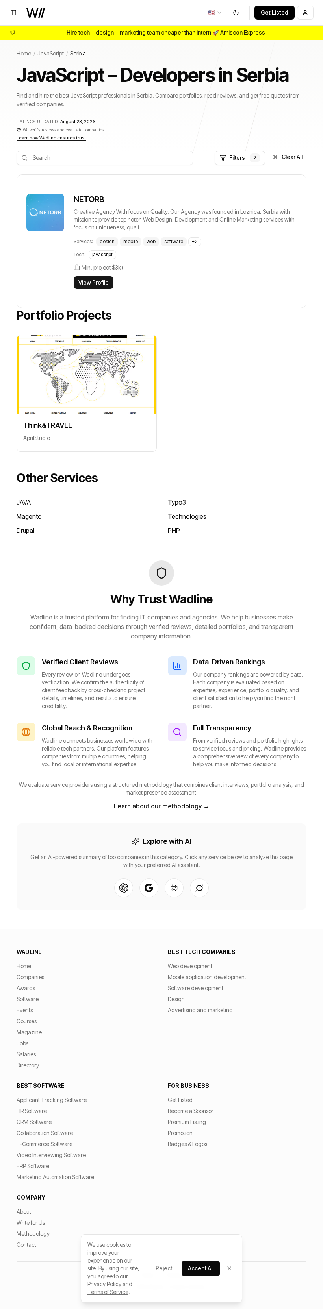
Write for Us (31, 1222)
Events (25, 1010)
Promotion (180, 1133)
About (24, 1211)
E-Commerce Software (44, 1144)
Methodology (33, 1233)
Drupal (25, 530)
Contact (26, 1244)
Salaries (26, 1054)
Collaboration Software (45, 1133)
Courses (27, 1021)
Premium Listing (187, 1122)
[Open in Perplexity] (174, 887)
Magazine (29, 1032)
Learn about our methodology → (162, 806)
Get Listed (274, 12)
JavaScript (50, 53)
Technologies (187, 516)
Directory (28, 1065)
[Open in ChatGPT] (123, 887)
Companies (30, 977)
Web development (190, 966)
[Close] (229, 1268)
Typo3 (177, 502)
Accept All (200, 1268)
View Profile (93, 282)
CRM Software (34, 1122)
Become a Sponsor (190, 1110)
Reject (164, 1268)
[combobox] (215, 13)
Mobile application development (207, 977)
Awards (26, 988)
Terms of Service (107, 1292)
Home (24, 53)
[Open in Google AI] (148, 887)
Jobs (22, 1043)
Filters (242, 157)
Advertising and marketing (200, 1010)
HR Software (32, 1110)
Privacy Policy (104, 1284)
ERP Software (33, 1166)
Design (176, 999)
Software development (195, 988)
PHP (174, 530)
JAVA (24, 502)
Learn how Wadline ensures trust (51, 138)
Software (28, 999)
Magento (29, 516)
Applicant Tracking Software (52, 1099)
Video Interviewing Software (51, 1155)
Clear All (292, 156)
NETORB (89, 199)
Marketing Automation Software (55, 1177)
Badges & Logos (187, 1144)
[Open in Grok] (199, 887)
